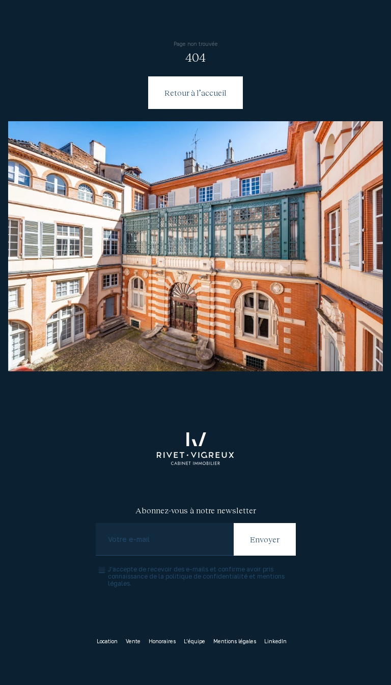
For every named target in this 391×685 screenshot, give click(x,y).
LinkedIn (275, 641)
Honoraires (162, 641)
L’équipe (194, 641)
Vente (133, 641)
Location (107, 641)
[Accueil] (195, 448)
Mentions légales (234, 641)
